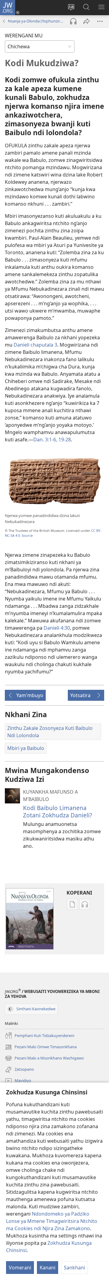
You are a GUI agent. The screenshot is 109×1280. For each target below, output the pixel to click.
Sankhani (74, 1267)
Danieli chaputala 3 (35, 344)
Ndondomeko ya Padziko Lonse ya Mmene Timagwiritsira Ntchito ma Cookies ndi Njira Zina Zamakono (51, 1221)
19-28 (64, 439)
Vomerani (20, 1267)
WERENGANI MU (24, 35)
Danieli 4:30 (57, 628)
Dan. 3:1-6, (45, 439)
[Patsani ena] (86, 21)
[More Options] (99, 21)
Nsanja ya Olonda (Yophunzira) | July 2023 (36, 21)
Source (27, 535)
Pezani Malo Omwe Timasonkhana (41, 1047)
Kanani (47, 1267)
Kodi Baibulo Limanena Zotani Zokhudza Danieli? (57, 811)
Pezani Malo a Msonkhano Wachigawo (44, 1058)
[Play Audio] (73, 21)
